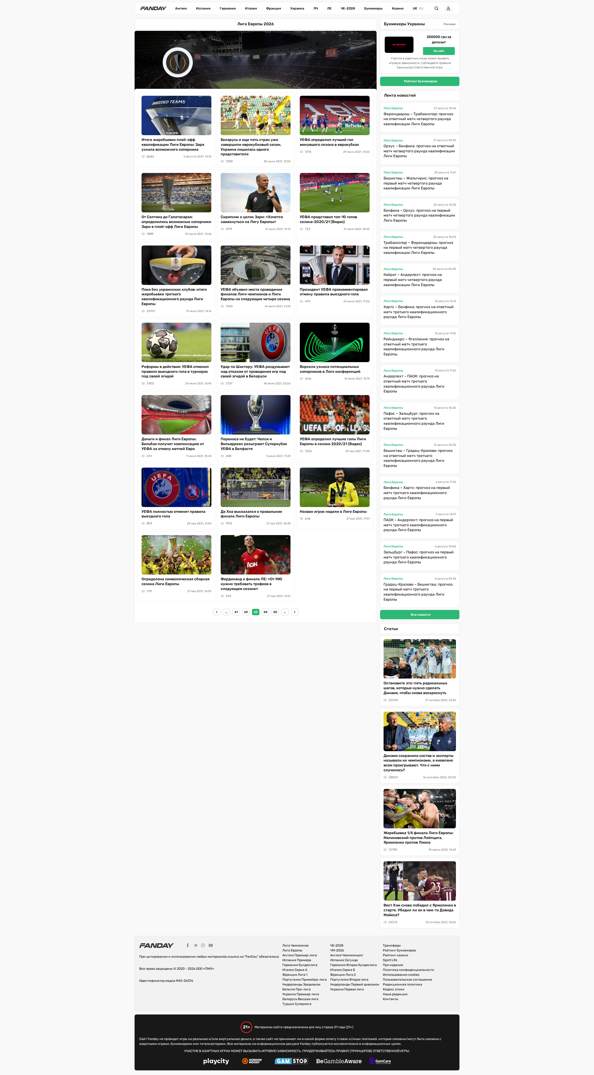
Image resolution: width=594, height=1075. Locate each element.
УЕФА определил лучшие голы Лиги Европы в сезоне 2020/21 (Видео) (333, 441)
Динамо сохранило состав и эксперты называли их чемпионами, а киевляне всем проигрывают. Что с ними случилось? (418, 762)
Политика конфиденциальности (408, 970)
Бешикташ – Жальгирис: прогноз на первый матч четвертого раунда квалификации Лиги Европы (416, 183)
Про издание (393, 965)
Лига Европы (393, 108)
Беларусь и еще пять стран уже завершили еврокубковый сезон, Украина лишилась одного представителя (251, 146)
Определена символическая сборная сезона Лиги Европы (176, 581)
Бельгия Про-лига (296, 989)
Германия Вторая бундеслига (353, 965)
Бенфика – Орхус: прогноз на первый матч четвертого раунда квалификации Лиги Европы (419, 215)
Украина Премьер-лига (300, 994)
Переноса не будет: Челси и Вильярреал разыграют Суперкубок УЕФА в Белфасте (254, 444)
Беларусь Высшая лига (300, 999)
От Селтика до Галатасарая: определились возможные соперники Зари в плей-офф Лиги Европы (176, 222)
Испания (203, 8)
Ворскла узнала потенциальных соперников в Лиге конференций (330, 369)
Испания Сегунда (344, 960)
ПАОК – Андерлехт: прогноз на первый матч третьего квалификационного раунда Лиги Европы (418, 525)
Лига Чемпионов (295, 945)
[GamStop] (291, 1061)
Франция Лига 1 (294, 975)
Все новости (421, 615)
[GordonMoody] (252, 1061)
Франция (273, 8)
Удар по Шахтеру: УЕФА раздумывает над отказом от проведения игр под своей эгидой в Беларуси (255, 371)
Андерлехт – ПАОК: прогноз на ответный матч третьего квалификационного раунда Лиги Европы (414, 383)
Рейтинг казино (395, 955)
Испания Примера (296, 960)
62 (246, 612)
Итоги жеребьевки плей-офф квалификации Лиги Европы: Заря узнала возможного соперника (173, 144)
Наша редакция (395, 994)
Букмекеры (373, 8)
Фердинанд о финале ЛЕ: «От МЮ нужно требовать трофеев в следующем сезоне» (251, 584)
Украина (297, 8)
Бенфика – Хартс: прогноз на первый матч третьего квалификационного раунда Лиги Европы (417, 492)
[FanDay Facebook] (188, 946)
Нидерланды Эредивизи (301, 984)
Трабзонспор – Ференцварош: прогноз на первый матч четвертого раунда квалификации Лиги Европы (418, 247)
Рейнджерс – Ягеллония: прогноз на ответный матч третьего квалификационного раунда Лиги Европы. (416, 346)
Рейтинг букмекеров (420, 81)
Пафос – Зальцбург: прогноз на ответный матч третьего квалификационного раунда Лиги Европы (414, 421)
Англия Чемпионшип (346, 955)
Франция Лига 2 (343, 975)
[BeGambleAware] (339, 1062)
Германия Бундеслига (299, 965)
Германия (228, 8)
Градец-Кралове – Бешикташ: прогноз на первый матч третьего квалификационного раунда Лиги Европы (418, 592)
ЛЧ (315, 8)
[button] (436, 8)
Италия (251, 8)
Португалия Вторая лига (349, 980)
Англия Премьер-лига (299, 955)
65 (275, 612)
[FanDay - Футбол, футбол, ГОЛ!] (153, 8)
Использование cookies (401, 975)
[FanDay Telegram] (195, 946)
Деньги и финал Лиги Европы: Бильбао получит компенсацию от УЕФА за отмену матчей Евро (173, 444)
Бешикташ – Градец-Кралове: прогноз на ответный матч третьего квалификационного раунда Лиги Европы (418, 458)
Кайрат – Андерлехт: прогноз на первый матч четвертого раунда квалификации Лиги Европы (413, 279)
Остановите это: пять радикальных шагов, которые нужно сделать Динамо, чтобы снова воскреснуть (415, 688)
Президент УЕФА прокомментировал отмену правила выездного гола (334, 292)
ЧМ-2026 (337, 950)
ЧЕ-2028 (348, 8)
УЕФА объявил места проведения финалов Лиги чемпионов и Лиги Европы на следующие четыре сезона (255, 294)
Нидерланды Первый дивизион (354, 984)
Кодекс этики (393, 989)
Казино (398, 8)
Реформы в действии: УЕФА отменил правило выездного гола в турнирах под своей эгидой (175, 371)
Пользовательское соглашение (407, 980)
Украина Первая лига (347, 989)
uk (415, 8)
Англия (181, 8)
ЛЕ (329, 8)
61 (236, 612)
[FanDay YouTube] (211, 946)
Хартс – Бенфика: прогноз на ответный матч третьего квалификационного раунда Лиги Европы (419, 312)
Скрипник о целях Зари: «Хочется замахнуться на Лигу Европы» (252, 219)
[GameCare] (380, 1061)
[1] (216, 612)
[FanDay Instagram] (203, 946)
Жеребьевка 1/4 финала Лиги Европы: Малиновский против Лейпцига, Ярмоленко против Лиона (418, 838)
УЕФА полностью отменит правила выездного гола (173, 514)
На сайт (439, 51)
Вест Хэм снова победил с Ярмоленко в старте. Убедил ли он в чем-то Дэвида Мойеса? (420, 910)
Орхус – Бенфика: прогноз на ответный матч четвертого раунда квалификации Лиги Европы (419, 151)
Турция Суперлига (296, 1004)
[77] (294, 612)
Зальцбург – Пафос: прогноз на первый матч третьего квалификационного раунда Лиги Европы (419, 557)
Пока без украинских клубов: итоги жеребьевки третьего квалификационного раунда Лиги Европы (174, 296)
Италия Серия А (294, 970)
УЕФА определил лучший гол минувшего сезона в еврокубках (329, 142)
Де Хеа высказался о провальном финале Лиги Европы (251, 514)
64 (265, 612)
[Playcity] (216, 1062)
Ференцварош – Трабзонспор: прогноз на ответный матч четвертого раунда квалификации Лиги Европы (418, 119)
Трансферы (392, 945)
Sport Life (390, 960)
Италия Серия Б (342, 970)
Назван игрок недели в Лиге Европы (333, 511)
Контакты (390, 999)
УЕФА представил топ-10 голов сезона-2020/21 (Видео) (328, 219)
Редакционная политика (402, 984)
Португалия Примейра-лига (304, 980)
